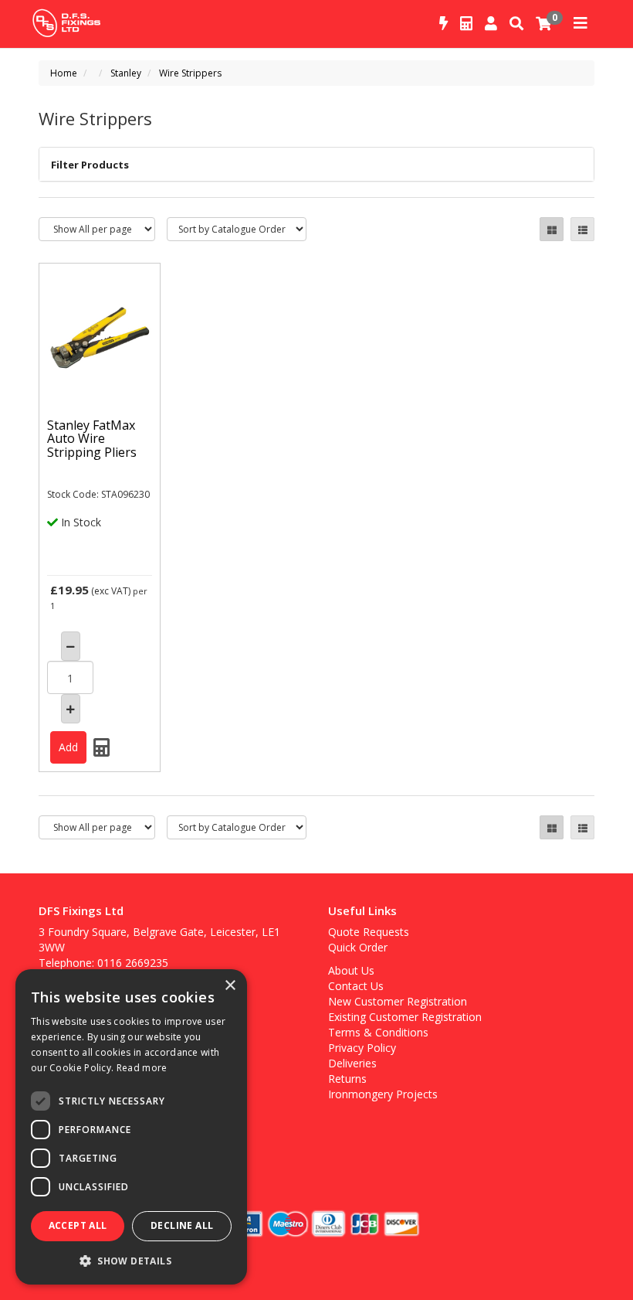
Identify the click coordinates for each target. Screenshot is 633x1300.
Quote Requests (368, 931)
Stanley (125, 73)
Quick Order (358, 947)
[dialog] (131, 1127)
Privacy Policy (362, 1047)
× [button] (229, 986)
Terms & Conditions (378, 1032)
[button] (131, 1260)
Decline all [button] (182, 1225)
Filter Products (90, 165)
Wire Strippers (190, 73)
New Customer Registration (397, 1001)
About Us (351, 970)
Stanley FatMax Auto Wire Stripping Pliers (92, 439)
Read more (142, 1067)
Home (63, 73)
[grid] (552, 229)
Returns (347, 1078)
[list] (582, 229)
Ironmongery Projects (383, 1094)
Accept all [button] (78, 1225)
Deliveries (352, 1063)
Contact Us (356, 985)
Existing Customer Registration (405, 1016)
